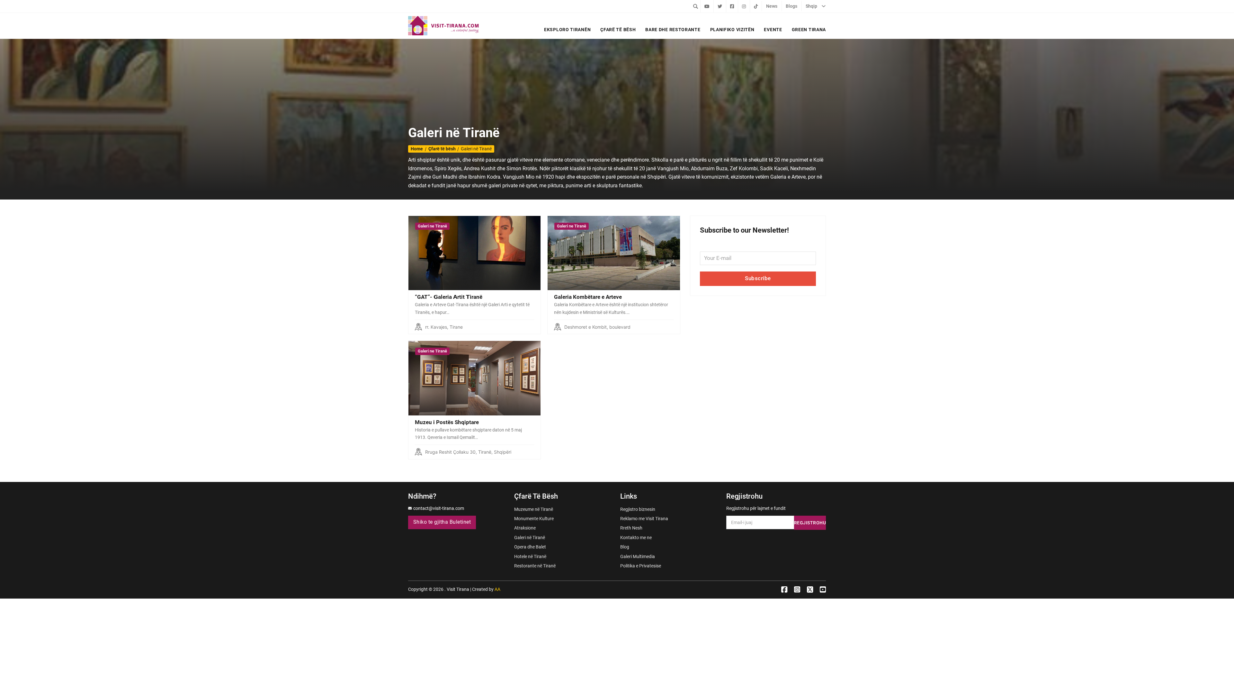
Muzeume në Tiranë (533, 509)
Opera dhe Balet (530, 546)
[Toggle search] (695, 6)
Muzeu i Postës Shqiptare (447, 422)
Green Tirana (809, 29)
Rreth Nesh (631, 527)
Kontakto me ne (636, 537)
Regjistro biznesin (637, 509)
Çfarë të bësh (618, 29)
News (771, 6)
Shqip (811, 6)
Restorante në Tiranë (535, 565)
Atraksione (525, 527)
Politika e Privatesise (640, 565)
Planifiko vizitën (732, 29)
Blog (624, 546)
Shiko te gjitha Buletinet (442, 522)
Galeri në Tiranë (529, 537)
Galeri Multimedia (637, 556)
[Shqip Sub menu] (823, 6)
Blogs (791, 6)
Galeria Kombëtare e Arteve (588, 297)
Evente (773, 29)
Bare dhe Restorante (672, 29)
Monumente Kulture (534, 518)
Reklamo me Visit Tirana (644, 518)
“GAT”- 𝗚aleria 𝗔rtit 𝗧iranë (448, 297)
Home (417, 148)
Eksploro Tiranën (567, 29)
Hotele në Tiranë (530, 556)
